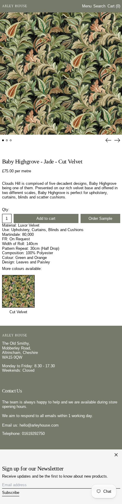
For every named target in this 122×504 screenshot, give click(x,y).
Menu (87, 6)
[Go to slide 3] (11, 140)
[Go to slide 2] (7, 140)
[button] (99, 6)
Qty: (5, 209)
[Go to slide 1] (3, 140)
